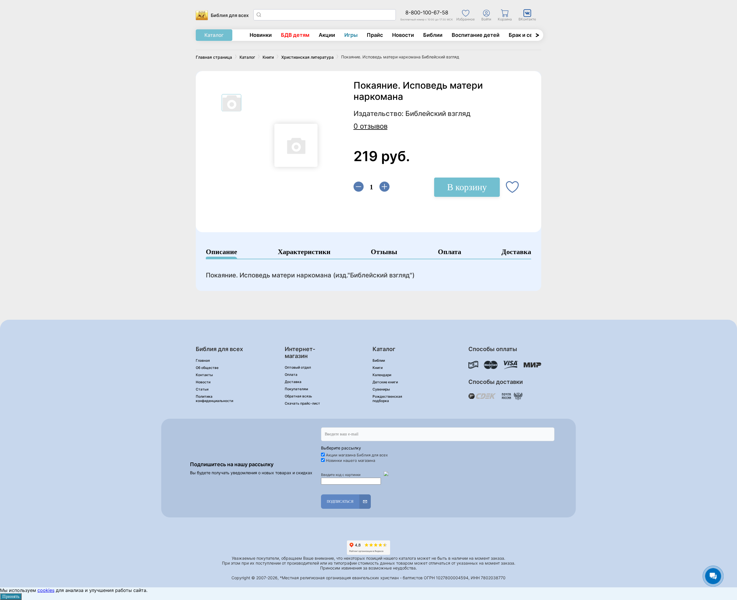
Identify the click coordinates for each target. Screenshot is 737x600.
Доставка (516, 252)
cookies (45, 590)
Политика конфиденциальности (214, 398)
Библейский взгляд (437, 113)
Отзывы (384, 252)
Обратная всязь (298, 396)
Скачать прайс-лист (302, 403)
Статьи (202, 389)
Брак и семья (525, 35)
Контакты (204, 375)
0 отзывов (371, 126)
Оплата (449, 252)
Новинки (261, 35)
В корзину (467, 187)
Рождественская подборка (387, 398)
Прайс (375, 35)
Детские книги (385, 382)
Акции (327, 35)
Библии (432, 35)
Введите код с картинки (340, 475)
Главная (203, 360)
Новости (403, 35)
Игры (351, 35)
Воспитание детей (475, 35)
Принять (10, 596)
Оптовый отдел (298, 367)
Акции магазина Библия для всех (357, 455)
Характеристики (304, 252)
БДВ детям (295, 35)
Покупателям (296, 389)
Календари (382, 375)
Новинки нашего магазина (350, 460)
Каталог (214, 35)
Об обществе (207, 367)
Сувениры (381, 389)
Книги (378, 367)
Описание (221, 252)
